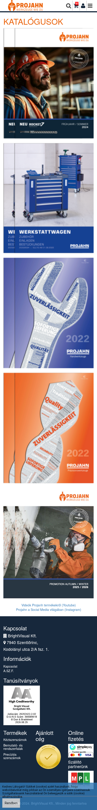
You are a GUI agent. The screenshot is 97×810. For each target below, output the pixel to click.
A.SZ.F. (8, 670)
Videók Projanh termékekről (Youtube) (48, 605)
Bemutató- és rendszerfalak (13, 747)
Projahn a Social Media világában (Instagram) (48, 609)
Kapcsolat (10, 666)
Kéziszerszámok (15, 739)
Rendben (11, 803)
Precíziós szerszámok (12, 756)
